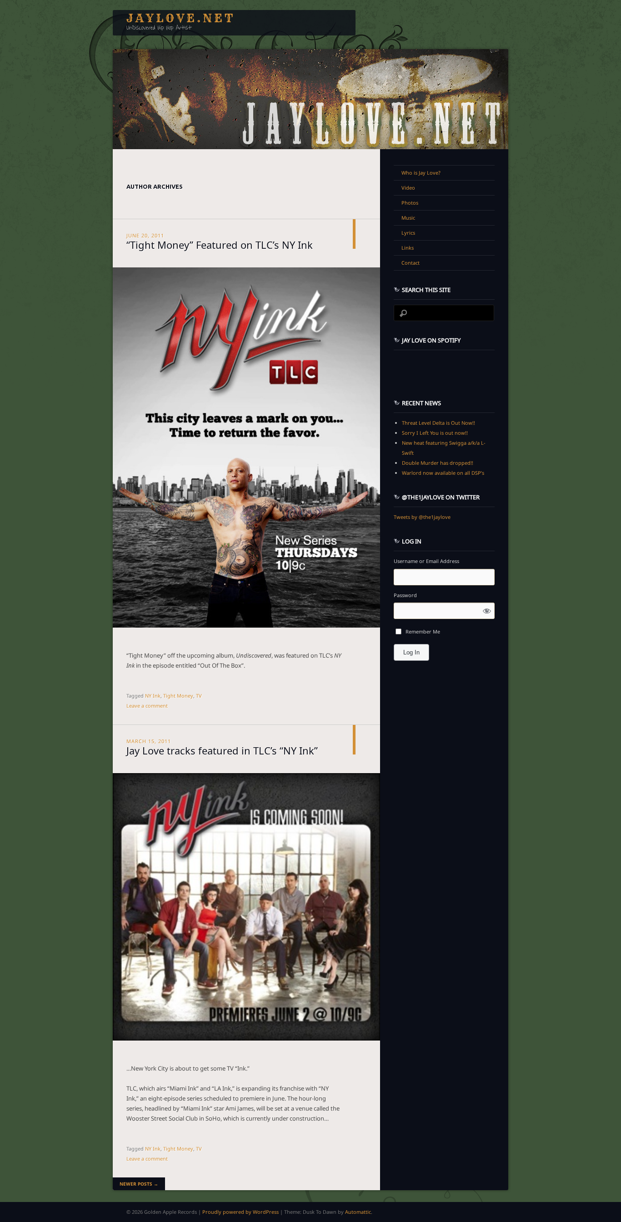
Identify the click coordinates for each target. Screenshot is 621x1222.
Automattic (358, 1211)
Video (408, 187)
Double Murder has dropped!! (437, 462)
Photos (409, 202)
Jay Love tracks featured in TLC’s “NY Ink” (222, 749)
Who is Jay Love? (421, 172)
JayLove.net (180, 18)
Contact (410, 262)
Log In (411, 652)
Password (405, 595)
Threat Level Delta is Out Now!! (438, 422)
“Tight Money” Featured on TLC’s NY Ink (219, 244)
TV (199, 695)
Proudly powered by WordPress (240, 1211)
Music (408, 217)
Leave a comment (147, 705)
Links (407, 247)
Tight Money (178, 695)
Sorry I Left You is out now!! (435, 432)
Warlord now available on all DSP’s (443, 472)
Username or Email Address (426, 561)
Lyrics (408, 232)
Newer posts (139, 1184)
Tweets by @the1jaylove (422, 516)
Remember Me (423, 631)
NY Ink (152, 695)
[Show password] (487, 610)
